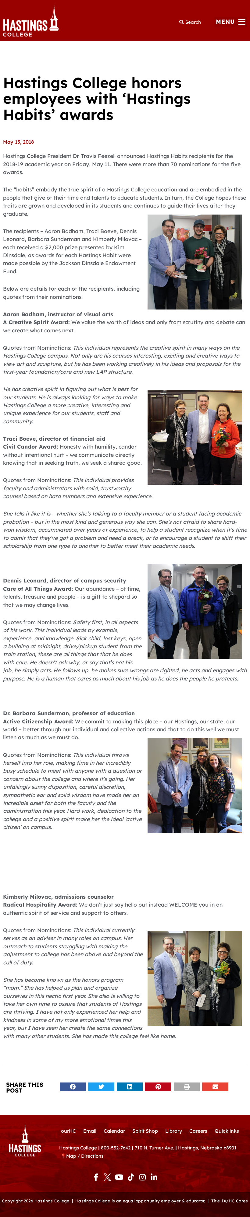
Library (173, 1131)
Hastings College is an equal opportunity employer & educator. (140, 1200)
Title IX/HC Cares (229, 1200)
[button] (230, 22)
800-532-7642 (115, 1148)
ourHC (68, 1131)
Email (89, 1131)
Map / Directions (84, 1156)
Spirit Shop (145, 1131)
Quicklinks (227, 1131)
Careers (198, 1131)
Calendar (114, 1131)
